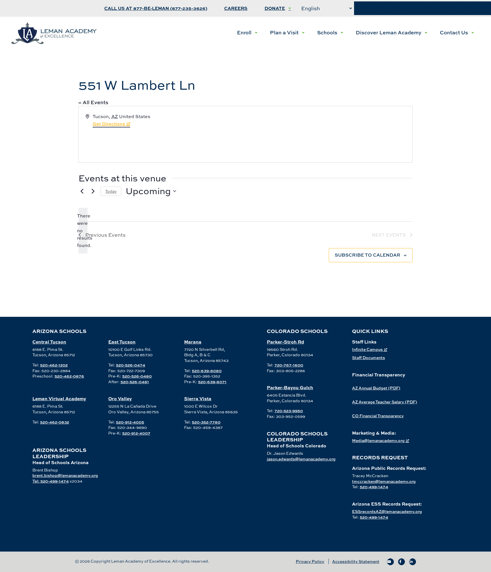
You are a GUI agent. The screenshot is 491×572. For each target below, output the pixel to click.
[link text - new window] (390, 561)
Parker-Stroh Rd (285, 341)
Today (111, 191)
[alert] (83, 231)
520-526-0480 (137, 376)
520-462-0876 (69, 376)
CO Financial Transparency (378, 415)
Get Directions (109, 124)
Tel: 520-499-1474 (50, 481)
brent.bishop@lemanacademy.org (65, 475)
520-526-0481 (134, 381)
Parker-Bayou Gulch (290, 387)
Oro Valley (120, 398)
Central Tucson (49, 341)
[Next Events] (93, 191)
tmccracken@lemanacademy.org (384, 481)
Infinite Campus (367, 349)
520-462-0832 (54, 422)
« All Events (93, 102)
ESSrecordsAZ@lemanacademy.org (387, 511)
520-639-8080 (207, 370)
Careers (235, 8)
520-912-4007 (136, 433)
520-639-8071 (212, 381)
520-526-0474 (130, 365)
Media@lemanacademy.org (378, 440)
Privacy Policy (310, 561)
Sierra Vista (197, 398)
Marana (192, 341)
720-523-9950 (288, 410)
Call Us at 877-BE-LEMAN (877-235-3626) (155, 8)
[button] (247, 33)
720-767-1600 (288, 365)
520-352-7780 (206, 422)
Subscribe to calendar (367, 255)
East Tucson (122, 341)
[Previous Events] (81, 191)
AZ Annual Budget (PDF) (376, 388)
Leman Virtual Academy (59, 398)
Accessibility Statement (355, 561)
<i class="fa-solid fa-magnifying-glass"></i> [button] (422, 8)
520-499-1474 (374, 486)
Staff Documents (368, 357)
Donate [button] (275, 8)
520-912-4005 (130, 422)
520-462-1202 (54, 365)
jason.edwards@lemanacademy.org (301, 459)
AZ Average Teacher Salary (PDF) (384, 402)
